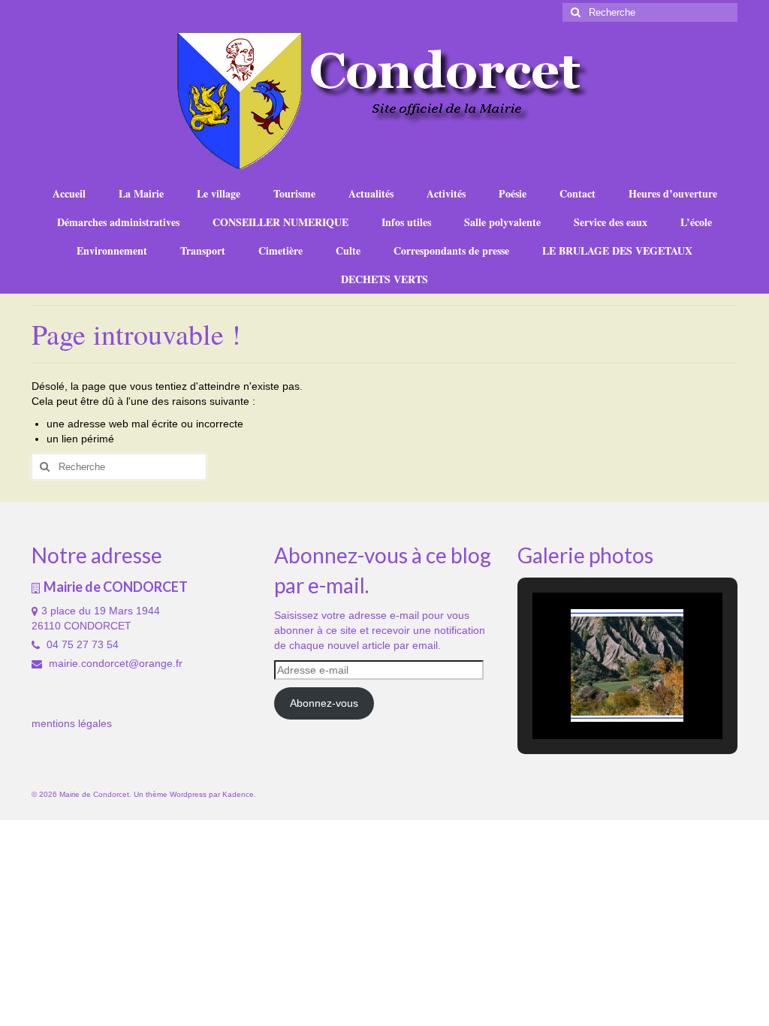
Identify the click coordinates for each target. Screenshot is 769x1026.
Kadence (238, 794)
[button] (592, 699)
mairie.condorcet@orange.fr (114, 663)
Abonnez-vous (324, 703)
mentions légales (72, 723)
